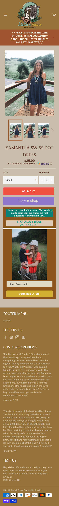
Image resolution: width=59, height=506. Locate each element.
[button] (29, 163)
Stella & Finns (17, 490)
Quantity (44, 172)
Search (7, 320)
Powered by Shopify (32, 490)
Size (5, 172)
